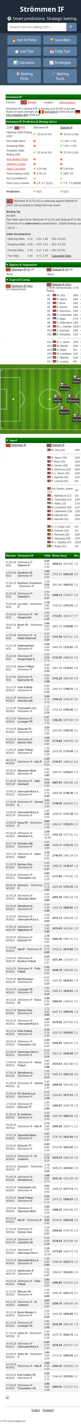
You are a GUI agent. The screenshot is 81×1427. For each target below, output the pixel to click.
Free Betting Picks (17, 159)
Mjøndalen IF (25, 930)
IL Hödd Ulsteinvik (27, 637)
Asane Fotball (25, 666)
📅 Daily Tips (60, 51)
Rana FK (22, 822)
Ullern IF (22, 1333)
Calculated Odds (61, 255)
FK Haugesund (27, 616)
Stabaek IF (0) (60, 269)
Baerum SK (24, 1291)
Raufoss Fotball (26, 961)
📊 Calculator (24, 62)
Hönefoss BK (25, 700)
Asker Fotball (25, 749)
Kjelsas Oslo (24, 742)
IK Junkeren (24, 1114)
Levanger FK (25, 721)
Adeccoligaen (67, 102)
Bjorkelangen (25, 979)
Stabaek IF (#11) (61, 284)
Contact (48, 1410)
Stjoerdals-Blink (26, 770)
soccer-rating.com (16, 1421)
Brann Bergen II (26, 1312)
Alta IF (38, 761)
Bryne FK (22, 624)
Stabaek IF (58, 445)
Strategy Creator (16, 164)
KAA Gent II (50, 111)
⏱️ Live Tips (24, 51)
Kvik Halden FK (26, 1374)
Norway (32, 102)
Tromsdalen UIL (26, 708)
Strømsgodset (25, 645)
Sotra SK (22, 1354)
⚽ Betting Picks (24, 76)
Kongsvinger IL (26, 659)
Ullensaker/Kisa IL (28, 791)
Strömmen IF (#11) (22, 286)
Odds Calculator (15, 168)
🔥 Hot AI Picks (24, 40)
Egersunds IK (25, 679)
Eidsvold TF (24, 729)
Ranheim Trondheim (29, 583)
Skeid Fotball (25, 1197)
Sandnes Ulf (24, 572)
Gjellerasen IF (25, 1270)
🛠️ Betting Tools (60, 76)
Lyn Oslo (22, 604)
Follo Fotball (24, 687)
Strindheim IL (25, 836)
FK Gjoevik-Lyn (26, 1093)
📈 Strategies (60, 62)
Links (35, 1410)
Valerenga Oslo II (27, 1051)
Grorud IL (23, 885)
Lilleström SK (25, 1242)
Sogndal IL (23, 596)
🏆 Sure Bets (60, 40)
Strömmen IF (18, 445)
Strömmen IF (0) (20, 269)
